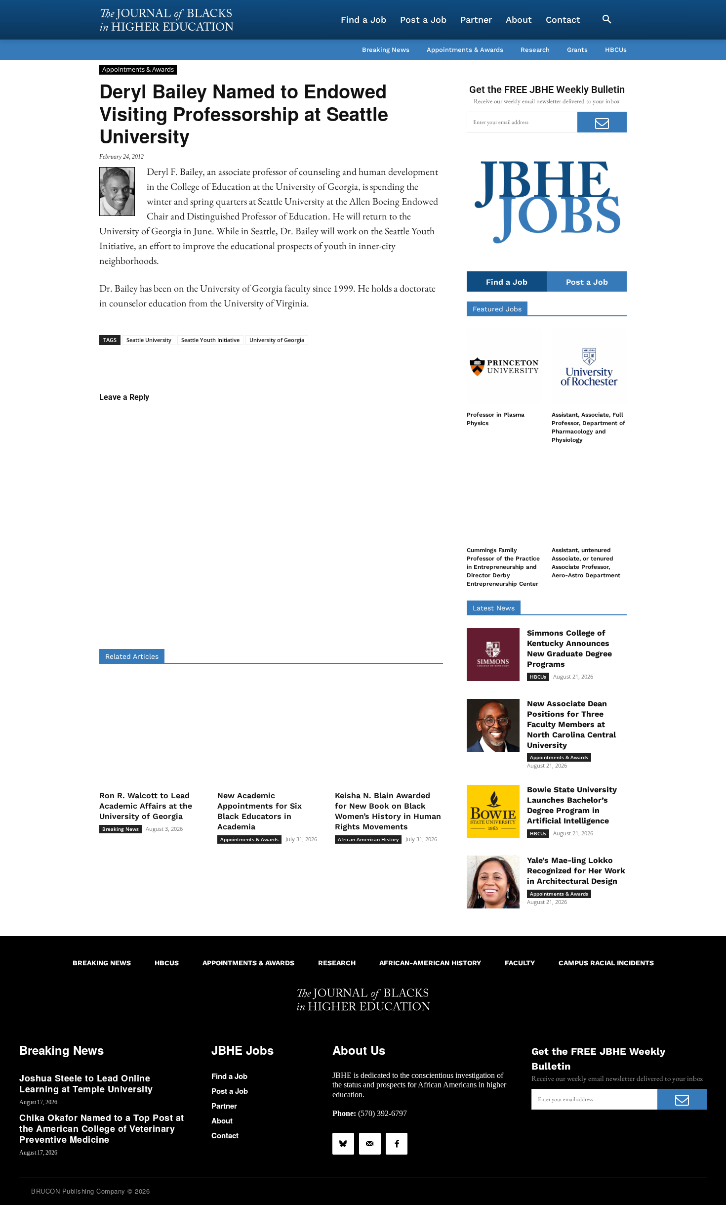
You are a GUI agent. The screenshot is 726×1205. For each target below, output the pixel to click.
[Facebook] (396, 1144)
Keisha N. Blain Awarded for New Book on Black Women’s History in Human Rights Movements (388, 811)
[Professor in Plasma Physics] (504, 366)
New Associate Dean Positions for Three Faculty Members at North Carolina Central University (571, 724)
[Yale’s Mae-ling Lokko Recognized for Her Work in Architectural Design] (493, 882)
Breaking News (120, 828)
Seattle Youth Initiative (210, 340)
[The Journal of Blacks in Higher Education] (166, 20)
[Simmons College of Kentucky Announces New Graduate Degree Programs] (493, 654)
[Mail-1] (370, 1144)
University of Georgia (276, 340)
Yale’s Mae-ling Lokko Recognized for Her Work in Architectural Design (576, 871)
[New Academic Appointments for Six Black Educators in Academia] (271, 731)
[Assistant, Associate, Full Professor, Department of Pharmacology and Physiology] (589, 366)
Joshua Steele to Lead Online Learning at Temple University (86, 1083)
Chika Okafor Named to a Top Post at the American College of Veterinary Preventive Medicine (101, 1128)
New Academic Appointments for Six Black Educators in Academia (259, 811)
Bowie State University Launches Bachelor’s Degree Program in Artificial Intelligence (572, 805)
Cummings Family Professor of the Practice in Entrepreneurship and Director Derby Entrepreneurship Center (503, 567)
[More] (347, 360)
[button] (607, 20)
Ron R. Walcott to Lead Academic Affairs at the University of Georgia (145, 806)
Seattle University (148, 340)
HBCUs (538, 676)
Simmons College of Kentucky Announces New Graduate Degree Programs (569, 648)
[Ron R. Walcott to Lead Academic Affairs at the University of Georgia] (153, 731)
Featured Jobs (497, 309)
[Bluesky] (343, 1144)
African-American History (368, 839)
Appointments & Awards (138, 69)
